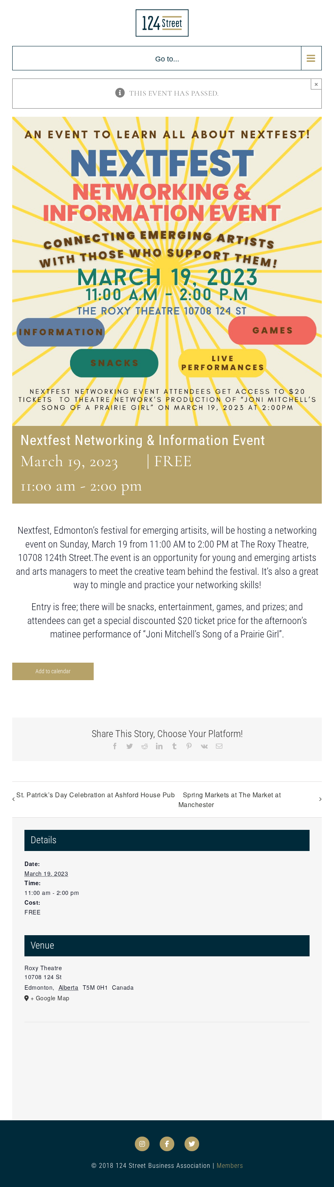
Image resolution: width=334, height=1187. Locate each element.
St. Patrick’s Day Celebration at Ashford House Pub (95, 794)
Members (230, 1166)
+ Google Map (50, 998)
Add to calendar (52, 671)
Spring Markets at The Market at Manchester (229, 799)
